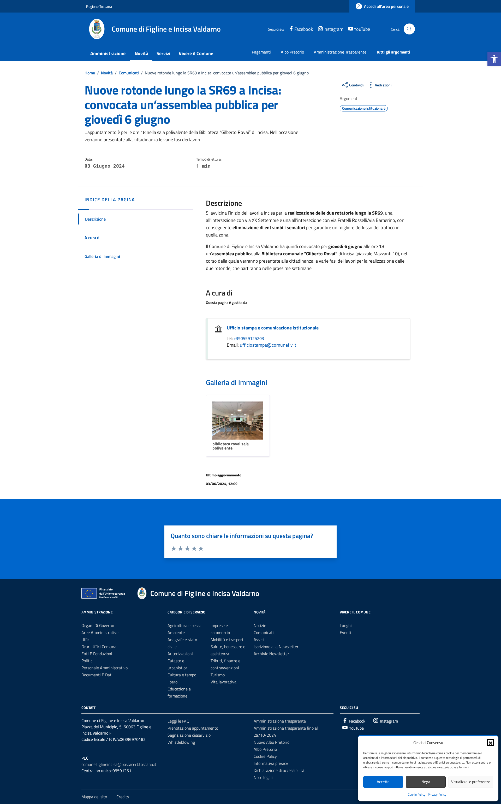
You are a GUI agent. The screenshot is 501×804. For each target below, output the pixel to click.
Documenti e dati (96, 675)
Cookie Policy (416, 794)
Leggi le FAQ (178, 721)
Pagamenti (261, 52)
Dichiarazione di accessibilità (279, 770)
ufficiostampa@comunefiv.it (268, 344)
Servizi (163, 53)
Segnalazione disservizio (189, 735)
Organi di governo (97, 625)
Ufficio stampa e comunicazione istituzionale (273, 327)
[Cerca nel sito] (409, 29)
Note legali (263, 777)
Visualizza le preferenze (470, 782)
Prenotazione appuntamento (193, 728)
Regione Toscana (99, 6)
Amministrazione (108, 53)
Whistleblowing (181, 742)
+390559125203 (249, 338)
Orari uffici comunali (99, 646)
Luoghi (346, 625)
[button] (494, 59)
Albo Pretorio (292, 52)
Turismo (218, 675)
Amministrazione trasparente (280, 721)
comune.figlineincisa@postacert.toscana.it (118, 764)
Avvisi (259, 639)
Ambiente (176, 632)
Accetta (383, 782)
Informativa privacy (271, 763)
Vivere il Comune (196, 53)
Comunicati (264, 632)
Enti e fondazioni (96, 654)
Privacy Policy (437, 794)
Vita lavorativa (223, 682)
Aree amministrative (99, 632)
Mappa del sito (94, 797)
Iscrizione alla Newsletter (276, 646)
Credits (122, 797)
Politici (87, 661)
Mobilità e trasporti (227, 639)
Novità (141, 53)
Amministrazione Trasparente (340, 52)
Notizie (260, 625)
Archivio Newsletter (271, 654)
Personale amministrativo (104, 668)
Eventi (345, 632)
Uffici (86, 639)
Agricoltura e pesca (184, 625)
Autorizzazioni (180, 654)
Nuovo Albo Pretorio (271, 742)
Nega (425, 782)
